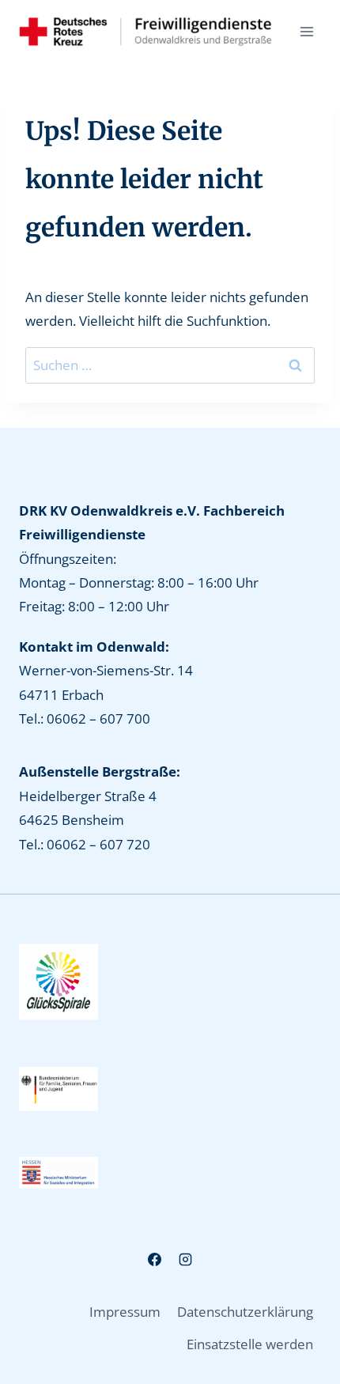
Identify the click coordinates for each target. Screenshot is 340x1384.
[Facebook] (154, 1259)
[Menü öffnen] (306, 31)
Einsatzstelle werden (250, 1344)
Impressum (125, 1312)
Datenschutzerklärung (245, 1312)
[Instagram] (185, 1259)
